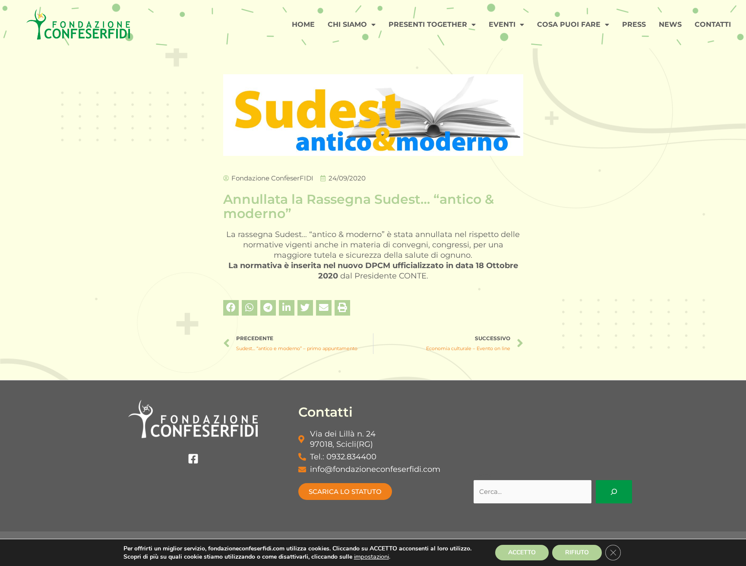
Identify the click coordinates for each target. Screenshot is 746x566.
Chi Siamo (347, 24)
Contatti (713, 24)
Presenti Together (428, 24)
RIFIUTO (577, 552)
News (670, 24)
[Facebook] (193, 458)
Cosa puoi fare (569, 24)
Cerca (483, 475)
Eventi (502, 24)
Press (634, 24)
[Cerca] (614, 491)
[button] (231, 308)
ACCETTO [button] (522, 552)
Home (303, 24)
